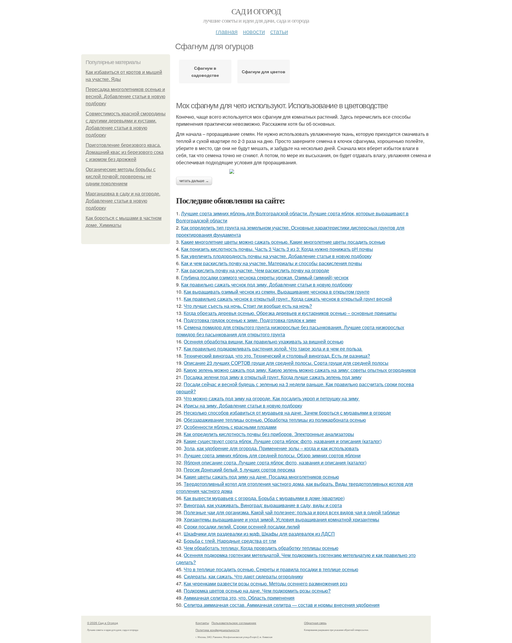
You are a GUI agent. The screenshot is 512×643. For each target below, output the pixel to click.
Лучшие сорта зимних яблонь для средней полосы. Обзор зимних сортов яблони (272, 455)
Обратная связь (315, 623)
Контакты (202, 623)
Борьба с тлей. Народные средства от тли (230, 540)
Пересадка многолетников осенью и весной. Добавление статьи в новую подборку (125, 96)
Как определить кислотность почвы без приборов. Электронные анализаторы (269, 434)
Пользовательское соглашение (234, 623)
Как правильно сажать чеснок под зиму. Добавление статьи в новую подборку (266, 284)
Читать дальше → (194, 181)
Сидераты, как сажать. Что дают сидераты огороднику (243, 576)
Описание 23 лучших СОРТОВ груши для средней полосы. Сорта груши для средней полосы (286, 362)
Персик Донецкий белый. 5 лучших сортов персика (239, 469)
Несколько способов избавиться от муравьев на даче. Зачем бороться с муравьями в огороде (287, 412)
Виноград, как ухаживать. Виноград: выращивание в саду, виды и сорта (263, 505)
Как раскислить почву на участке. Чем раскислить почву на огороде (255, 270)
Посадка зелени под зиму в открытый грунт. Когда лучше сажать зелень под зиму (272, 377)
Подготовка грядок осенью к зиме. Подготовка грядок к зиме (250, 320)
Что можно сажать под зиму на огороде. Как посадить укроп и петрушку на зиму (272, 398)
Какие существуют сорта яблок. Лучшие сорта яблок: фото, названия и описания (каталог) (283, 441)
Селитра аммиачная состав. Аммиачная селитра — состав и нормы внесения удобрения (282, 604)
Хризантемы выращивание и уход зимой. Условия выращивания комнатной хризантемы (281, 519)
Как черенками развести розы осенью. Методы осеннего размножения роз (265, 583)
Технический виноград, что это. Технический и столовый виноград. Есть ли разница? (277, 355)
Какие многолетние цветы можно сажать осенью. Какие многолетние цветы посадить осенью (283, 241)
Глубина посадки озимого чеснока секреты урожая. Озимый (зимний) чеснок (264, 277)
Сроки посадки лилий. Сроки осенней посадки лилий (242, 526)
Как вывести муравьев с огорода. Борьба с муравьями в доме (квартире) (264, 498)
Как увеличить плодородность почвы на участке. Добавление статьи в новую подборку (276, 256)
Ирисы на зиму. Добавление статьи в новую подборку (243, 405)
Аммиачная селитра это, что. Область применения (239, 597)
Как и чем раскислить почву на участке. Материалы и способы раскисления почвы (271, 263)
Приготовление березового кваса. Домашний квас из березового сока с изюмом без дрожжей (125, 152)
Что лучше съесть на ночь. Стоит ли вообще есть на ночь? (248, 306)
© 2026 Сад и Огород (102, 623)
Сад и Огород (256, 11)
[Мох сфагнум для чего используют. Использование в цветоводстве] (303, 171)
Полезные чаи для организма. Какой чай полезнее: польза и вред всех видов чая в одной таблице (292, 512)
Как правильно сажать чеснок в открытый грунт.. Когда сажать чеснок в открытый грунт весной (288, 298)
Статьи (279, 31)
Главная (227, 31)
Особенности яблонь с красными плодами (230, 427)
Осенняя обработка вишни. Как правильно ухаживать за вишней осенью (263, 341)
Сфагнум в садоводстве (205, 71)
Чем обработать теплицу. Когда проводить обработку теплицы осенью (261, 548)
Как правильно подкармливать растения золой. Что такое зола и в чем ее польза (273, 348)
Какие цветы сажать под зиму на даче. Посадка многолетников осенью (261, 476)
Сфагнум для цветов (263, 71)
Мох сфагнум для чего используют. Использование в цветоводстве (282, 105)
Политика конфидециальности (217, 630)
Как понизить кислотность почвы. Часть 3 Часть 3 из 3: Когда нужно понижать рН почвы (277, 249)
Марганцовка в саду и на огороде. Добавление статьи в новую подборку (123, 201)
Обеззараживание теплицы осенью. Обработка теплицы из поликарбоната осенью (275, 419)
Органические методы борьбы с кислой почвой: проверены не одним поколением (121, 176)
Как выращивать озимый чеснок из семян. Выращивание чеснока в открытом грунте (276, 291)
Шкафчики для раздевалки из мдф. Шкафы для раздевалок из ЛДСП (259, 533)
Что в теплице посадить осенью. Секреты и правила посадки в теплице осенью (271, 569)
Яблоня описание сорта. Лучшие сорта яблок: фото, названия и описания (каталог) (275, 462)
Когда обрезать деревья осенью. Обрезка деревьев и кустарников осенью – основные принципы (290, 313)
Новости (254, 31)
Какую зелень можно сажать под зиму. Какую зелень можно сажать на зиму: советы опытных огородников (300, 370)
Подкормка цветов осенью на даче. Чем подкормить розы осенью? (257, 590)
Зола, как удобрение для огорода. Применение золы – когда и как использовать (271, 448)
